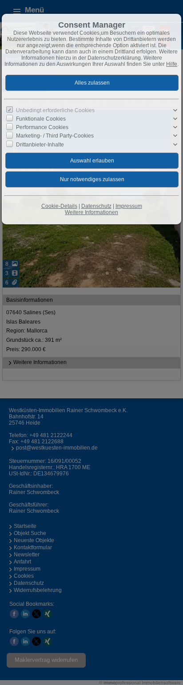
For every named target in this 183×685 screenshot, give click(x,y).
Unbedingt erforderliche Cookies (55, 110)
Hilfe (171, 64)
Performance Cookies (42, 127)
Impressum (128, 206)
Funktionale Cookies (41, 119)
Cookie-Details (59, 206)
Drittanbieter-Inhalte (40, 144)
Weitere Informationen (91, 212)
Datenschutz (96, 206)
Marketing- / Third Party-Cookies (55, 136)
